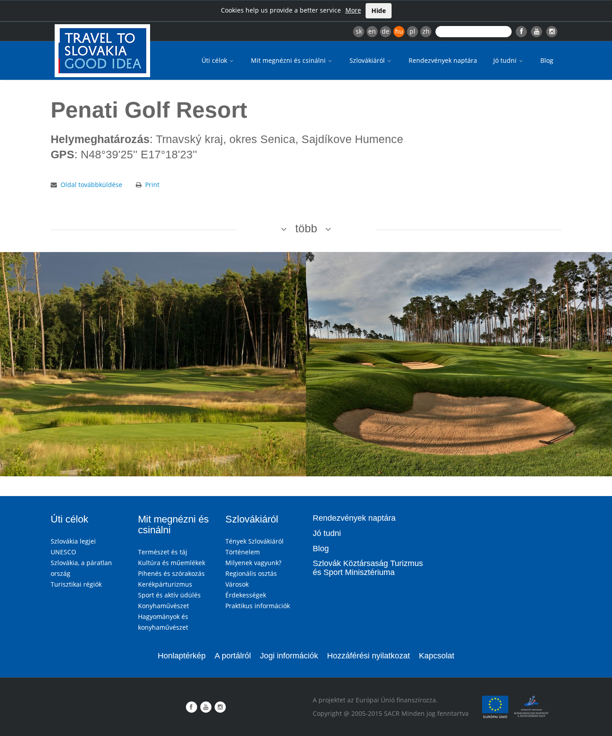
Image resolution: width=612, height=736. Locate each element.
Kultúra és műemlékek (171, 562)
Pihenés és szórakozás (171, 573)
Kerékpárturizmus (165, 584)
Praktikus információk (257, 605)
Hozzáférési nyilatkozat (368, 655)
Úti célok (215, 60)
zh (426, 31)
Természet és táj (162, 552)
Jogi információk (289, 655)
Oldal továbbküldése (91, 184)
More (353, 10)
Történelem (242, 552)
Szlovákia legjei (73, 541)
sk (359, 31)
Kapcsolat (436, 655)
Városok (237, 584)
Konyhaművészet (163, 605)
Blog (546, 60)
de (385, 31)
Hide (378, 10)
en (372, 31)
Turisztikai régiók (76, 584)
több (306, 228)
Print (152, 184)
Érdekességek (245, 595)
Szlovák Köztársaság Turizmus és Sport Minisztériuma (368, 568)
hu (399, 31)
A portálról (233, 655)
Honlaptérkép (182, 655)
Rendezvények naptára (443, 60)
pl (412, 31)
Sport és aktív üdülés (169, 595)
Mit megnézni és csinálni (289, 60)
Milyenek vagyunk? (253, 562)
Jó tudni (505, 60)
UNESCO (63, 552)
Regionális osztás (251, 573)
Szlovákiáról (368, 60)
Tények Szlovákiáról (254, 541)
